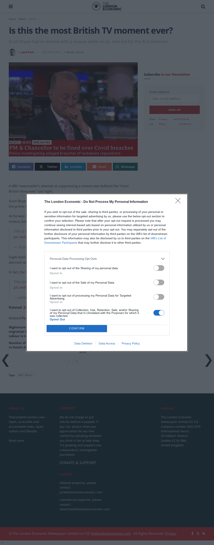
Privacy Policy (131, 343)
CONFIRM (77, 328)
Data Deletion (83, 343)
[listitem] (107, 259)
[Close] (179, 202)
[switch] (158, 268)
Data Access (107, 343)
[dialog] (107, 272)
